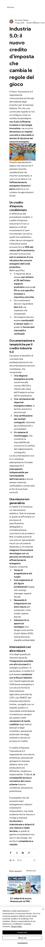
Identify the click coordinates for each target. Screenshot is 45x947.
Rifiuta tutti (22, 938)
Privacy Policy (16, 926)
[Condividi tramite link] (29, 853)
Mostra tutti (31, 871)
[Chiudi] (41, 911)
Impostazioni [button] (23, 943)
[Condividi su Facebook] (10, 853)
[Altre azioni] (34, 21)
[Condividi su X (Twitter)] (17, 853)
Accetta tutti (22, 932)
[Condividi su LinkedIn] (23, 853)
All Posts (10, 7)
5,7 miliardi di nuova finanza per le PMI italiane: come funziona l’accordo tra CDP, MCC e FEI (23, 900)
